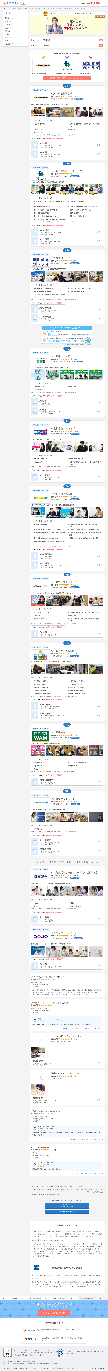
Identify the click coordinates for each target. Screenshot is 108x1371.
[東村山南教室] (70, 715)
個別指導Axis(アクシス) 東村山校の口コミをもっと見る (85, 1139)
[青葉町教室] (67, 1100)
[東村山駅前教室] (70, 556)
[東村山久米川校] (70, 782)
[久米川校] (70, 145)
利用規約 (33, 1368)
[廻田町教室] (67, 1063)
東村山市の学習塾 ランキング (54, 8)
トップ (7, 8)
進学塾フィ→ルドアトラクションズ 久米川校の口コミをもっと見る (82, 1028)
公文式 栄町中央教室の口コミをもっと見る (89, 1173)
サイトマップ (70, 1368)
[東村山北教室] (70, 706)
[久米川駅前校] (70, 309)
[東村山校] (70, 154)
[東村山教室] (70, 232)
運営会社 (7, 1368)
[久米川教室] (70, 241)
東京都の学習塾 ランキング (34, 8)
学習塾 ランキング (17, 8)
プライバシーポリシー (20, 1368)
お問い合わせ (44, 1368)
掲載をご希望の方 (57, 1368)
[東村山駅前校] (70, 318)
